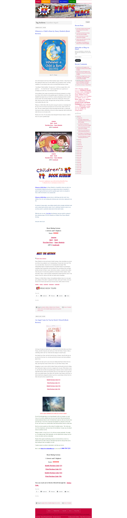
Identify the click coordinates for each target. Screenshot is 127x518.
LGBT (87, 97)
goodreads (57, 284)
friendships (81, 96)
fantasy (81, 94)
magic (80, 99)
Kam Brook (78, 67)
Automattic (89, 516)
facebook (46, 284)
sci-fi (84, 104)
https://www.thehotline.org (47, 448)
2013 (79, 171)
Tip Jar (72, 1)
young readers (78, 110)
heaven (54, 308)
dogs (76, 93)
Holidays (89, 96)
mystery (88, 99)
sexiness (88, 104)
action (76, 88)
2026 (79, 116)
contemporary (87, 91)
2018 (79, 162)
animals (43, 307)
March (80, 144)
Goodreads (55, 127)
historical (85, 96)
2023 (79, 153)
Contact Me (64, 510)
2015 (79, 167)
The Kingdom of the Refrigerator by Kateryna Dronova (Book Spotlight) (83, 68)
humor (79, 97)
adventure (81, 88)
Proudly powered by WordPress (74, 516)
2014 (79, 169)
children (47, 307)
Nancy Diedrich (58, 125)
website (37, 284)
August (80, 117)
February (80, 146)
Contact (55, 1)
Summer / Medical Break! (86, 84)
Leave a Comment (67, 307)
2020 (79, 159)
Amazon (54, 121)
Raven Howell (78, 71)
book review (77, 90)
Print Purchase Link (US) (53, 383)
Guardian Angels (49, 308)
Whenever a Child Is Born (40, 197)
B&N (51, 123)
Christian (57, 307)
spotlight (88, 106)
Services (45, 1)
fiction (42, 308)
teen (79, 109)
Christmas (77, 91)
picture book (79, 102)
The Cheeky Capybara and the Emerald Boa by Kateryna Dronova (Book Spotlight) (83, 30)
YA (85, 109)
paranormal (81, 100)
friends (77, 96)
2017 (79, 164)
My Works (63, 1)
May (79, 141)
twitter (41, 284)
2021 (79, 157)
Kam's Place (38, 516)
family (39, 308)
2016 (79, 166)
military (84, 99)
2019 (79, 160)
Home (38, 1)
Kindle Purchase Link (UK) (53, 386)
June (79, 139)
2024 (79, 152)
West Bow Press (49, 125)
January (80, 148)
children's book (52, 307)
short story (77, 106)
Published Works (56, 510)
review (41, 310)
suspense (83, 107)
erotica (87, 93)
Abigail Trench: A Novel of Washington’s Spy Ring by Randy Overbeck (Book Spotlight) (83, 77)
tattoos (76, 109)
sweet (88, 107)
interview (84, 97)
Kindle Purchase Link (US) (53, 380)
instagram (51, 284)
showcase (82, 105)
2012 (79, 173)
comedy (81, 91)
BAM (55, 123)
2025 (79, 150)
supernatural (77, 107)
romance (78, 104)
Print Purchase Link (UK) (53, 476)
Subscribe (78, 60)
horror (76, 97)
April (79, 143)
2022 (79, 155)
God (44, 308)
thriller (82, 109)
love (57, 308)
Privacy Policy (76, 510)
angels (43, 503)
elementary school (81, 93)
